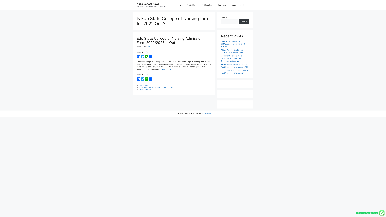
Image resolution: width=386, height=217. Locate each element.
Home (181, 5)
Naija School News (148, 3)
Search (224, 17)
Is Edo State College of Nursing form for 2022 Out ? (156, 87)
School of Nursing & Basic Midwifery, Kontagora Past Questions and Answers (231, 58)
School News (221, 5)
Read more (166, 69)
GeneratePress (207, 114)
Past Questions (207, 5)
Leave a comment (145, 89)
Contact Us (191, 5)
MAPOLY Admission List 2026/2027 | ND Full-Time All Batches (233, 44)
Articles (242, 5)
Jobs (234, 5)
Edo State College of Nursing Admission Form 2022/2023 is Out (169, 40)
